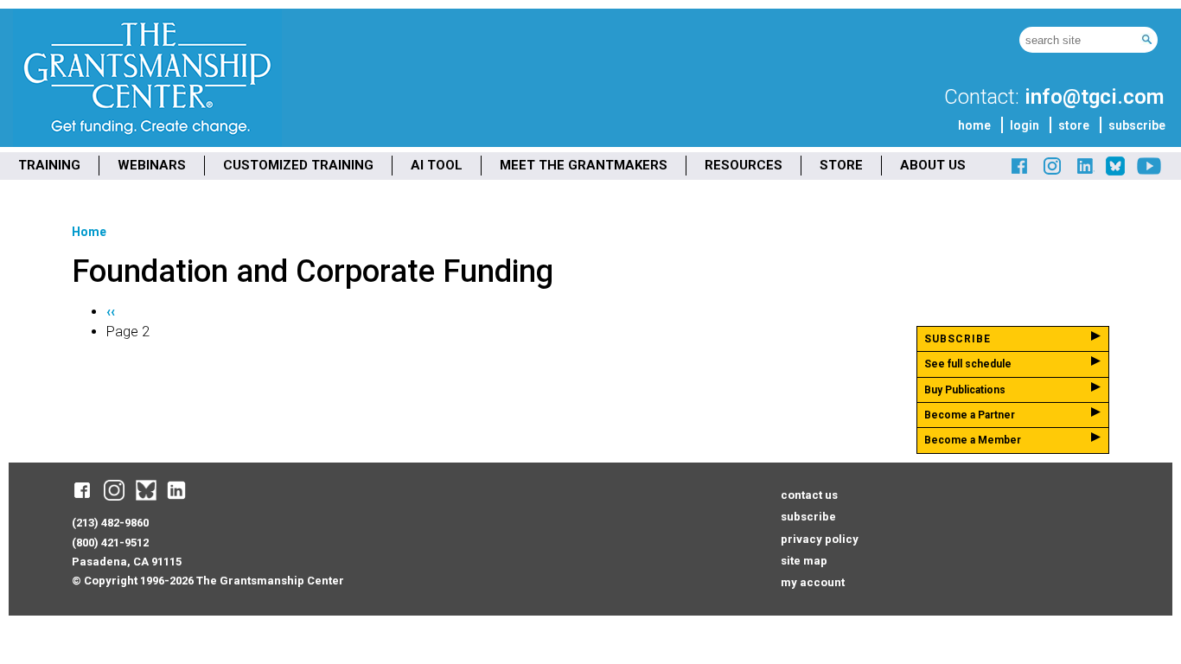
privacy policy (820, 539)
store (1073, 125)
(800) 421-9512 (110, 542)
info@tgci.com (1094, 97)
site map (804, 560)
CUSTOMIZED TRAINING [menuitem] (298, 165)
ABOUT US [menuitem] (933, 165)
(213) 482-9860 (110, 522)
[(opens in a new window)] (1020, 172)
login (1024, 125)
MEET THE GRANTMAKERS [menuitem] (583, 165)
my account (813, 582)
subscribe (1136, 125)
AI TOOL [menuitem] (437, 165)
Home (89, 232)
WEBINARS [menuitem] (152, 165)
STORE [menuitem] (841, 165)
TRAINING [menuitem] (49, 165)
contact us (809, 494)
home (974, 125)
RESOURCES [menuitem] (743, 165)
